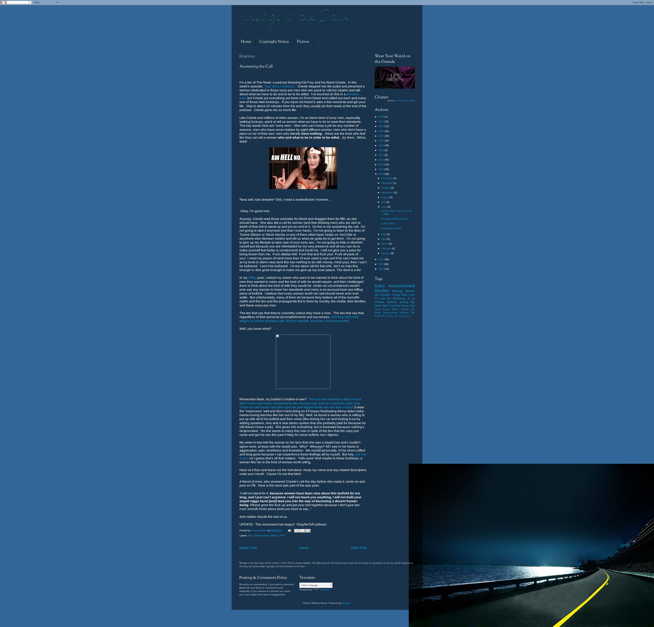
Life (413, 309)
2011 (381, 264)
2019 (381, 145)
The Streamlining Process (395, 218)
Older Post (359, 548)
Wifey (252, 277)
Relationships (261, 535)
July (383, 202)
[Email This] (296, 530)
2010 (381, 268)
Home (246, 42)
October (386, 187)
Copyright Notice (274, 42)
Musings (397, 291)
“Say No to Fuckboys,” (280, 86)
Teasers (390, 316)
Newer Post (248, 548)
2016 (381, 159)
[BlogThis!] (299, 530)
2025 (381, 116)
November (387, 183)
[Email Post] (289, 530)
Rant (250, 535)
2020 (381, 140)
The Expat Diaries (403, 316)
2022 (381, 131)
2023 (381, 126)
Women (274, 535)
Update (405, 309)
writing (404, 302)
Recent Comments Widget (404, 101)
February (386, 248)
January (386, 253)
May (384, 234)
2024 (381, 121)
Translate (325, 589)
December (387, 178)
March (385, 243)
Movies (410, 291)
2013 (381, 174)
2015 (381, 164)
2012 (381, 259)
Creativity (394, 305)
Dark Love (408, 294)
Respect (404, 312)
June (384, 206)
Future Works (391, 309)
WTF (282, 535)
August (385, 197)
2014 (381, 169)
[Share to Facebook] (305, 530)
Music (378, 312)
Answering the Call (391, 228)
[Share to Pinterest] (308, 530)
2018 (381, 150)
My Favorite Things (387, 294)
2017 (381, 155)
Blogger (346, 603)
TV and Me (383, 298)
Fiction (303, 42)
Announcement (401, 286)
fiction (380, 286)
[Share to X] (302, 530)
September (387, 192)
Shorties (382, 290)
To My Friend (388, 223)
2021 (381, 136)
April (384, 239)
